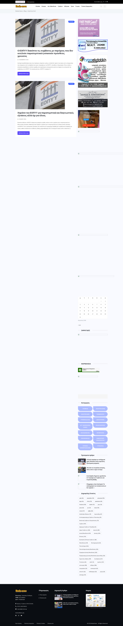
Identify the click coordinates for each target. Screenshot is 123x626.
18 (84, 311)
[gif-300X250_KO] (88, 28)
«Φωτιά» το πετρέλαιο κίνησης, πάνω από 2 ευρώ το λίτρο (71, 603)
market (91, 504)
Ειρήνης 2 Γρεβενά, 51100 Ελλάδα (25, 603)
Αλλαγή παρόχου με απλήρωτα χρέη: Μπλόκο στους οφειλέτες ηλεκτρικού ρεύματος (96, 461)
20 (92, 311)
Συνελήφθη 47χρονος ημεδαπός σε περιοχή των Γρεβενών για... (50, 2)
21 (96, 311)
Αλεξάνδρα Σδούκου (85, 514)
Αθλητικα (66, 6)
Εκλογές (82, 536)
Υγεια (72, 6)
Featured (82, 504)
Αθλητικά (85, 414)
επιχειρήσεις (83, 568)
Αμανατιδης (98, 514)
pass (100, 504)
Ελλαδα (38, 6)
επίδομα (93, 565)
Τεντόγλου (82, 562)
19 (88, 311)
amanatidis (90, 498)
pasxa (81, 507)
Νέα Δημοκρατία (96, 542)
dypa (81, 501)
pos (89, 507)
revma (82, 511)
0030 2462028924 (22, 606)
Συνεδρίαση (98, 558)
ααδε (92, 562)
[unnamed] (93, 98)
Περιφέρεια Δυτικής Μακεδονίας (88, 552)
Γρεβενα (60, 6)
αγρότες (100, 562)
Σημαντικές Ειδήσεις (100, 439)
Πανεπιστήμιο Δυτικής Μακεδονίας (88, 549)
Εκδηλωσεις (100, 425)
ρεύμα (102, 571)
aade (81, 498)
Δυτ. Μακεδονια (52, 6)
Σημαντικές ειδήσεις (85, 558)
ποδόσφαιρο (93, 571)
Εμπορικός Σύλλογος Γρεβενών (87, 539)
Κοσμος (44, 6)
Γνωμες (77, 6)
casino (85, 408)
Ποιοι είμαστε (43, 595)
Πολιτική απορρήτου (29, 623)
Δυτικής (97, 533)
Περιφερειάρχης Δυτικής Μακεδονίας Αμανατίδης (92, 555)
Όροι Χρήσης (18, 623)
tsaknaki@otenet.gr (22, 609)
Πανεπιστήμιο (84, 546)
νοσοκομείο (94, 568)
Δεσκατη (100, 419)
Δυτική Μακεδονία (85, 533)
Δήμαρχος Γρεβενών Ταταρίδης (87, 527)
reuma (96, 507)
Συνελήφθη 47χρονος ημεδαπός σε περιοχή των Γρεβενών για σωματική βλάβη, (96, 477)
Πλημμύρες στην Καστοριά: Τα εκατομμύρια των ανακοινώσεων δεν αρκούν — (96, 486)
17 (80, 311)
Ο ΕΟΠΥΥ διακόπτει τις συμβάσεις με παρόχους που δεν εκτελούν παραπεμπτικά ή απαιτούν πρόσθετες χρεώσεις (45, 53)
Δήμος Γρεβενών (84, 530)
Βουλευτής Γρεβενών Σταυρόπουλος (89, 520)
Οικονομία (85, 438)
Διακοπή (96, 530)
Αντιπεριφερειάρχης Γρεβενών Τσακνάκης (90, 517)
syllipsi (90, 511)
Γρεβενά (82, 523)
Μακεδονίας (83, 542)
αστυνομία (83, 565)
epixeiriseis (98, 501)
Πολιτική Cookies (41, 623)
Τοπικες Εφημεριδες (86, 6)
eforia (89, 501)
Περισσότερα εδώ (24, 73)
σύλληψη (82, 574)
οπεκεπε (82, 571)
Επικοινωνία (43, 598)
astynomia (100, 498)
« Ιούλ (79, 325)
